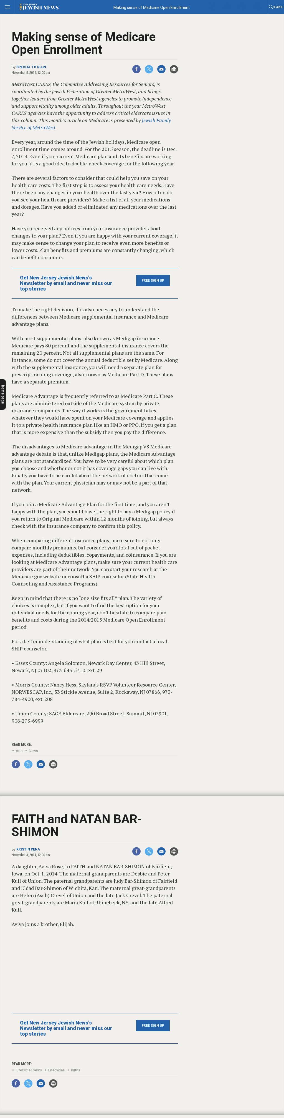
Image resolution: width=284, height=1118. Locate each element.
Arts (19, 751)
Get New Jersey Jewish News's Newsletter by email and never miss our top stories (66, 283)
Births (75, 1070)
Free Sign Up (153, 280)
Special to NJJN (31, 67)
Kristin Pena (28, 849)
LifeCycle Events (29, 1070)
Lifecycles (56, 1070)
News (33, 751)
